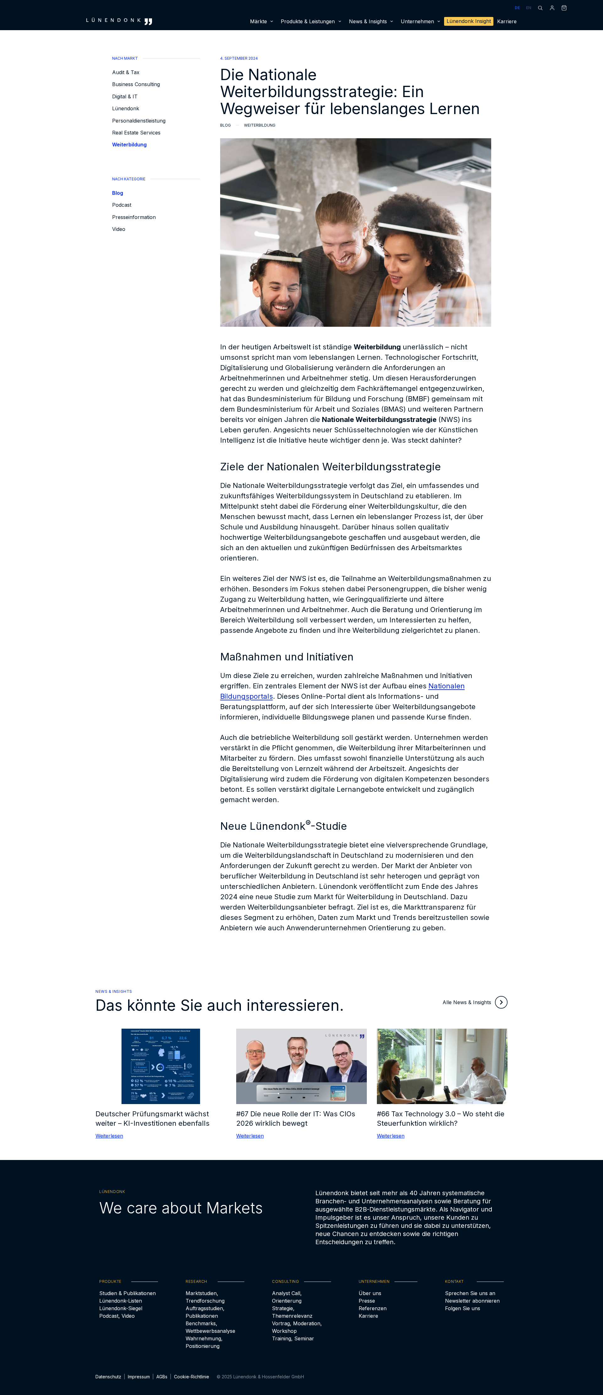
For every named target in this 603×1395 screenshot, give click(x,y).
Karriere (507, 21)
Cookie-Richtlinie (191, 1376)
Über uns (370, 1293)
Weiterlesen (109, 1136)
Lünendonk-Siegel (120, 1308)
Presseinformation (134, 217)
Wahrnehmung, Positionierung (204, 1342)
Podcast (121, 205)
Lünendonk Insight (469, 21)
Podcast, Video (117, 1316)
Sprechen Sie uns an (470, 1293)
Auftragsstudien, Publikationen (205, 1312)
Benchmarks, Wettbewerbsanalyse (210, 1327)
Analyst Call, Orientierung (287, 1297)
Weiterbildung (129, 144)
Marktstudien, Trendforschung (205, 1297)
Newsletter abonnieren (472, 1301)
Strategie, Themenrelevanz (292, 1312)
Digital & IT (125, 96)
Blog (117, 193)
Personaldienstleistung (139, 121)
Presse (367, 1301)
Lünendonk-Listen (120, 1301)
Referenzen (373, 1308)
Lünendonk (125, 108)
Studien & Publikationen (127, 1293)
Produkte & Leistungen (308, 21)
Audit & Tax (125, 72)
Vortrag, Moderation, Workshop (297, 1327)
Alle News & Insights (467, 1002)
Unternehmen (417, 21)
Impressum (139, 1376)
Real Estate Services (136, 132)
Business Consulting (136, 84)
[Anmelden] (552, 8)
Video (118, 229)
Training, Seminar (293, 1338)
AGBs (161, 1376)
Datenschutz (108, 1376)
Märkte (258, 21)
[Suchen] (540, 8)
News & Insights (368, 21)
